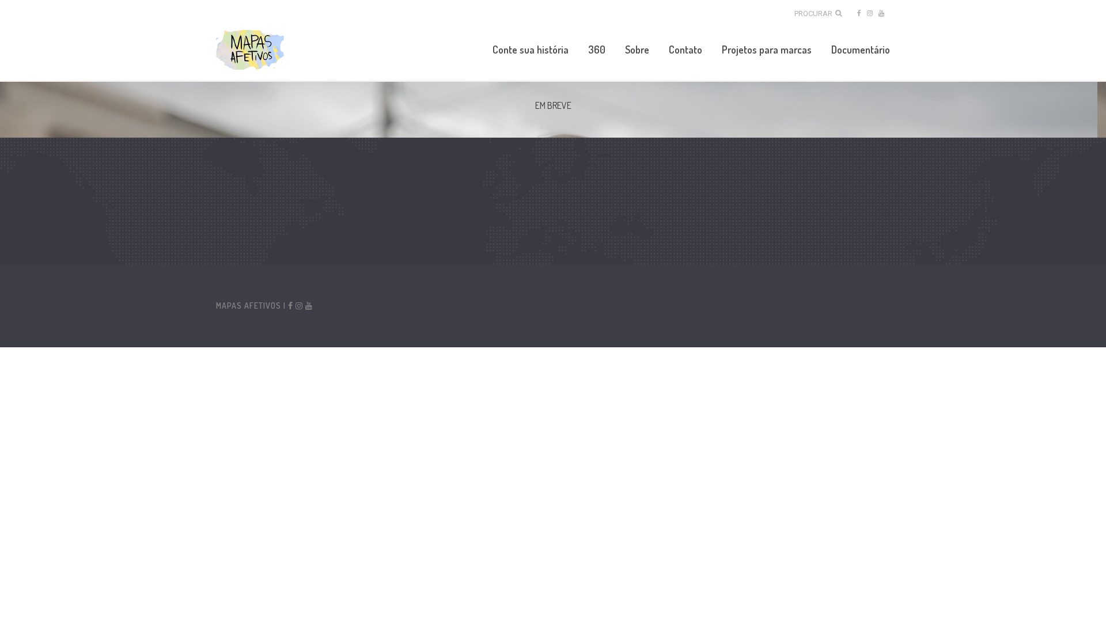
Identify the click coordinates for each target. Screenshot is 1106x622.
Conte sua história (531, 49)
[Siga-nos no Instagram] (870, 13)
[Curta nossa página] (858, 13)
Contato (685, 49)
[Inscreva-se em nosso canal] (881, 13)
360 (596, 49)
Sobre (637, 49)
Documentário (860, 49)
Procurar (813, 13)
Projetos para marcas (767, 49)
